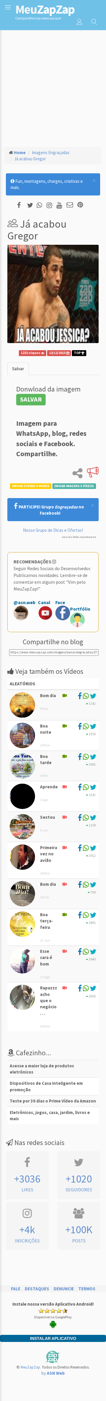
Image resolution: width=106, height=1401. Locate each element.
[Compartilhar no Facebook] (20, 205)
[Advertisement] (53, 86)
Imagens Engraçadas (50, 152)
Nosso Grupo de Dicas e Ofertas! (53, 530)
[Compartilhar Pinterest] (80, 205)
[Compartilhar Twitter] (31, 205)
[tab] (18, 368)
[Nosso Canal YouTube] (60, 205)
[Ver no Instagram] (50, 205)
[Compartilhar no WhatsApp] (41, 205)
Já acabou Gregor (30, 159)
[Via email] (70, 205)
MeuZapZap (30, 1367)
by (53, 1373)
